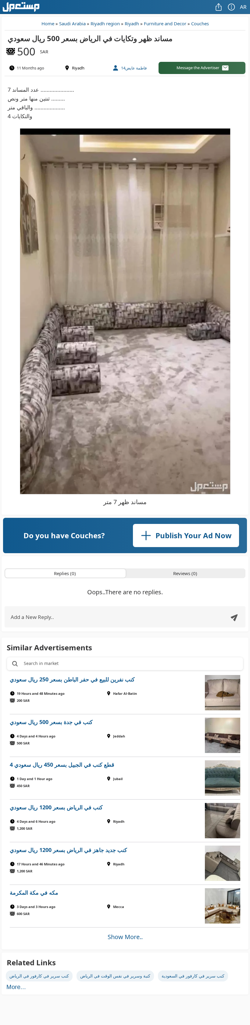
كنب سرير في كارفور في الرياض (39, 976)
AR (243, 6)
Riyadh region (105, 23)
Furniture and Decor (165, 23)
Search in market (41, 663)
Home (47, 23)
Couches (200, 23)
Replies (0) (65, 573)
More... (16, 987)
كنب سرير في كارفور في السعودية (193, 976)
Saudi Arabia (72, 23)
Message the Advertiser (198, 67)
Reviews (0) (185, 573)
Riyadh (132, 23)
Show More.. (125, 937)
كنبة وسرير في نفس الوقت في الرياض (115, 976)
